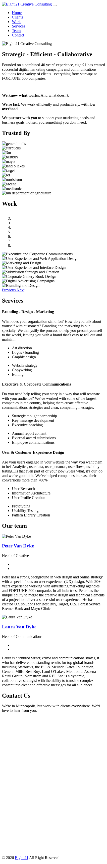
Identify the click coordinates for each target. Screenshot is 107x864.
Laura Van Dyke (19, 626)
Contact (18, 35)
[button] (9, 290)
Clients (17, 17)
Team (16, 30)
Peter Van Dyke (18, 545)
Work (16, 21)
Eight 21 (21, 858)
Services (18, 26)
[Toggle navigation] (55, 5)
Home (17, 12)
